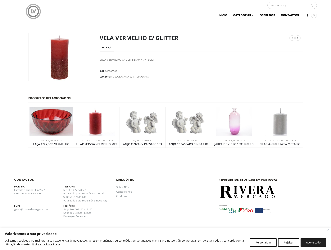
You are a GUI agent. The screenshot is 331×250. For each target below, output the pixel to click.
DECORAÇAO (120, 76)
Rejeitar (288, 242)
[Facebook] (307, 15)
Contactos (290, 15)
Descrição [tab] (107, 47)
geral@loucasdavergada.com (31, 209)
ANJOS (136, 140)
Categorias (242, 15)
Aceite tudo (313, 242)
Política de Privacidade (46, 244)
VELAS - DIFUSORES (138, 76)
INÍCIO (223, 15)
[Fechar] (328, 230)
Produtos (121, 196)
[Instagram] (314, 15)
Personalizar (263, 242)
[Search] (311, 5)
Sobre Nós (267, 15)
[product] (51, 121)
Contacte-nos (124, 191)
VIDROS (57, 140)
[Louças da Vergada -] (33, 11)
